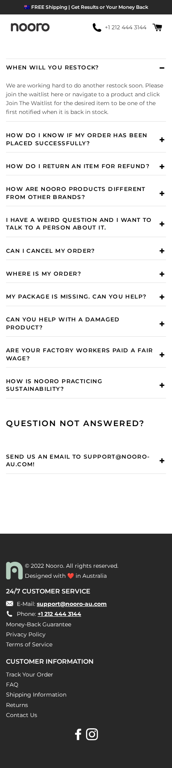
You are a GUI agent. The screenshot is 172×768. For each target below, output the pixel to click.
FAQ (12, 684)
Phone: (48, 614)
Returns (17, 705)
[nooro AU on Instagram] (93, 737)
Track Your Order (29, 674)
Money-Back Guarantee (38, 624)
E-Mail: (61, 603)
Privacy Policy (26, 634)
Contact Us (21, 715)
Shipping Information (36, 694)
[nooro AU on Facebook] (79, 737)
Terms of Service (29, 644)
